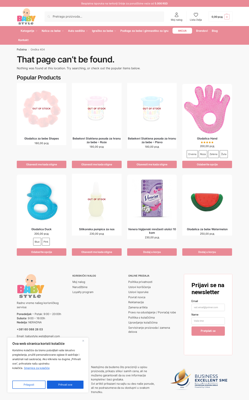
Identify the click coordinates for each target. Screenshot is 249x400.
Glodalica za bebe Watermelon (207, 229)
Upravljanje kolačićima (142, 322)
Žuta (223, 154)
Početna (22, 49)
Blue (37, 241)
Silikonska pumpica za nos (96, 229)
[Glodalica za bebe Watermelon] (207, 199)
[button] (220, 16)
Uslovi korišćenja (139, 287)
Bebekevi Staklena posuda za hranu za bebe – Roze (97, 140)
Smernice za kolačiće (37, 368)
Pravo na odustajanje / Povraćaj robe (152, 312)
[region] (47, 365)
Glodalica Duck (41, 229)
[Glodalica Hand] (207, 109)
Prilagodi (29, 384)
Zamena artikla (137, 307)
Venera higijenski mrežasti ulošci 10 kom (152, 231)
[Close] (84, 340)
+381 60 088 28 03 (30, 329)
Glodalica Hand (207, 138)
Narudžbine (80, 287)
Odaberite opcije (207, 164)
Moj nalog (176, 19)
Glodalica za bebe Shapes (41, 138)
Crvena (192, 154)
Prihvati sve (65, 384)
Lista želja (196, 19)
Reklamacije (136, 302)
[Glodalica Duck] (42, 199)
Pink (45, 241)
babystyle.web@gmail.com (42, 336)
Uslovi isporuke (138, 292)
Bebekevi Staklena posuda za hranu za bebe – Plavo (152, 140)
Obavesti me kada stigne (41, 164)
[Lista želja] (61, 89)
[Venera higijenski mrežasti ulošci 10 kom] (152, 199)
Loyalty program (82, 292)
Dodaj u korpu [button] (152, 251)
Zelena (213, 154)
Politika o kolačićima (141, 317)
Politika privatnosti (140, 282)
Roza (203, 154)
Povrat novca (136, 297)
